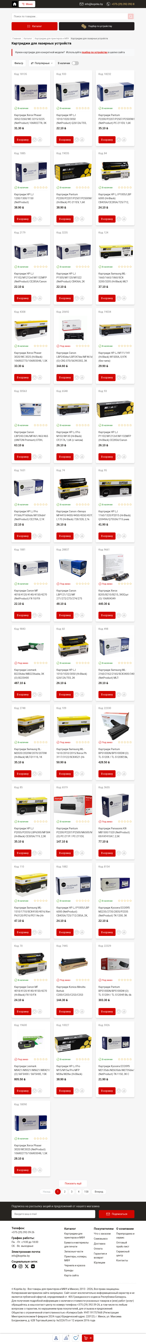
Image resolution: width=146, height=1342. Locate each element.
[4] (43, 108)
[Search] (131, 16)
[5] (46, 108)
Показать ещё (73, 1183)
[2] (38, 108)
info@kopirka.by (21, 1255)
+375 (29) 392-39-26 (23, 1232)
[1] (35, 108)
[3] (41, 108)
